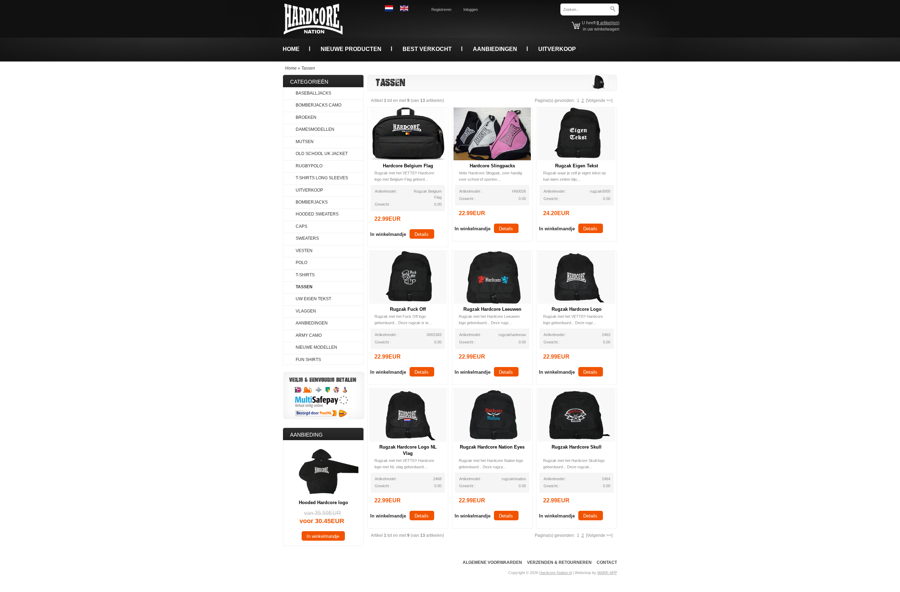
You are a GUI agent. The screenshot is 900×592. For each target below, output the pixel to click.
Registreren (441, 9)
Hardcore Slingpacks (492, 165)
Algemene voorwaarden (492, 562)
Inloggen (470, 9)
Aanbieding (306, 435)
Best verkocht (427, 49)
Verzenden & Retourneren (559, 562)
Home (291, 49)
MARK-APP (607, 573)
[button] (388, 234)
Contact (607, 562)
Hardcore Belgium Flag (408, 165)
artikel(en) (608, 22)
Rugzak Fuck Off (408, 309)
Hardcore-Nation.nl (555, 573)
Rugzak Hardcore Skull (577, 447)
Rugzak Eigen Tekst (576, 165)
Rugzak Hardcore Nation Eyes (492, 447)
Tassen (308, 68)
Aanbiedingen (495, 49)
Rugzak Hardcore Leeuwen (492, 309)
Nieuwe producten (351, 49)
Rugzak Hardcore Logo (577, 309)
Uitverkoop (557, 49)
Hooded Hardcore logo (323, 502)
